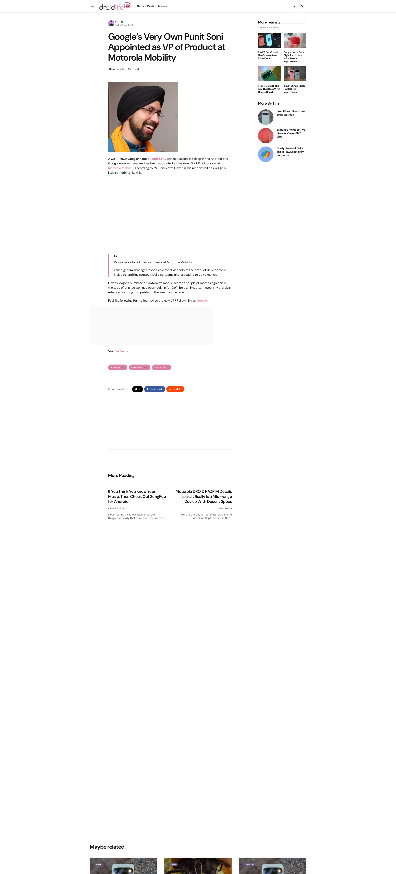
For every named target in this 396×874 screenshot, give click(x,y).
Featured (250, 864)
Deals (173, 864)
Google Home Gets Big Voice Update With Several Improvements (294, 57)
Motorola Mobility (120, 168)
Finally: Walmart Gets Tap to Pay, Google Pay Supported (290, 151)
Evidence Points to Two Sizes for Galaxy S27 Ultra (291, 133)
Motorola (140, 367)
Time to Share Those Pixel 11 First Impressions (295, 89)
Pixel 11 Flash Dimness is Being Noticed (291, 112)
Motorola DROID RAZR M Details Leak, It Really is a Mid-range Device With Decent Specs (204, 496)
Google (119, 367)
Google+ (203, 301)
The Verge (121, 351)
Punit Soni (162, 367)
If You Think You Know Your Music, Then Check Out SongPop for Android (137, 496)
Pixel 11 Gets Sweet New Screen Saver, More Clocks (268, 55)
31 (116, 69)
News (98, 864)
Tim (120, 21)
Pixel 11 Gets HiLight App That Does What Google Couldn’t (269, 89)
